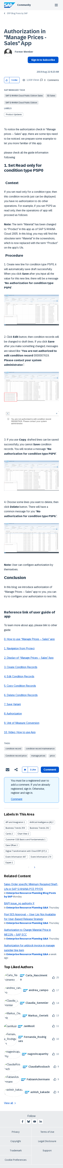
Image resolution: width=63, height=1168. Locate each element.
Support (47, 1150)
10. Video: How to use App (20, 732)
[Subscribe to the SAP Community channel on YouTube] (34, 1121)
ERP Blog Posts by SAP (17, 13)
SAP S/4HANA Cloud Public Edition (21, 102)
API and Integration (14, 822)
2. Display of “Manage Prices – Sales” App (29, 657)
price (52, 756)
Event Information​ (39, 857)
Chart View (22, 834)
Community (24, 5)
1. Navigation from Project (19, 648)
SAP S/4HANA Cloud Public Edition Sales (24, 95)
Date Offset (11, 845)
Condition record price (16, 756)
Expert (8, 862)
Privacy (15, 1132)
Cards (8, 834)
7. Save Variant (12, 704)
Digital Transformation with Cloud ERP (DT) (25, 851)
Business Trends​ (37, 828)
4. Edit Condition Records (19, 676)
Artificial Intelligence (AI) (41, 822)
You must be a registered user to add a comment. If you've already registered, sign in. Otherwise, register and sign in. (30, 786)
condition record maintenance (40, 748)
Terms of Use (47, 1132)
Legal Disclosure (47, 1141)
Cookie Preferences (16, 1159)
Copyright (15, 1141)
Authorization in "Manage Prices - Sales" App (25, 37)
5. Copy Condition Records (20, 685)
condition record (13, 748)
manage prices (38, 756)
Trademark (16, 1150)
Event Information (14, 857)
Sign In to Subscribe (43, 60)
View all (8, 1103)
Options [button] (29, 66)
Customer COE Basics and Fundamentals (25, 839)
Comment (16, 799)
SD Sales (51, 95)
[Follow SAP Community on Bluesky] (28, 1121)
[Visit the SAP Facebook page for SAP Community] (22, 1121)
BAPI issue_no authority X (19, 903)
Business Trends (13, 828)
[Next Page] (34, 867)
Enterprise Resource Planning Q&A (27, 907)
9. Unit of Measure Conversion (21, 722)
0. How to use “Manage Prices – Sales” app (29, 639)
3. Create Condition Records (20, 667)
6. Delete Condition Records (21, 695)
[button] (6, 80)
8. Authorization (13, 713)
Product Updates (14, 114)
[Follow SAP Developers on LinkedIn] (40, 1121)
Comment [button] (50, 769)
